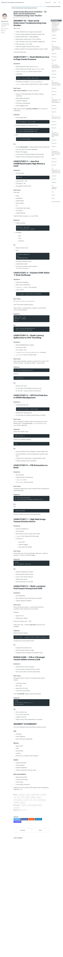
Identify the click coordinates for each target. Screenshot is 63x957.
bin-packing (21, 794)
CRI (18, 797)
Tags (54, 2)
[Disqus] (31, 854)
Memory (53, 195)
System (53, 198)
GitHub (4, 30)
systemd (23, 802)
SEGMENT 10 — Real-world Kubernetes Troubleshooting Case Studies (56, 24)
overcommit (25, 800)
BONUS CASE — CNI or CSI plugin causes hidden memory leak (56, 171)
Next (40, 830)
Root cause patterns (56, 201)
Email (3, 32)
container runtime (35, 794)
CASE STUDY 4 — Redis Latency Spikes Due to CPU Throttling (56, 83)
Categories (48, 2)
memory (39, 797)
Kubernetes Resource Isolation (35, 805)
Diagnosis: (54, 41)
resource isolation (42, 800)
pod (31, 800)
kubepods (33, 797)
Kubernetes (16, 807)
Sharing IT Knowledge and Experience (12, 2)
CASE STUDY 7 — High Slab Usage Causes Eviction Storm (55, 135)
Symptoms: (54, 35)
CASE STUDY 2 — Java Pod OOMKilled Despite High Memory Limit (56, 48)
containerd (43, 794)
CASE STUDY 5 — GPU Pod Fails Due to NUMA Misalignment (56, 101)
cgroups (27, 794)
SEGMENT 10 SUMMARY (54, 188)
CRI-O (22, 797)
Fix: (52, 44)
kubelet (27, 797)
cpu (15, 797)
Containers (24, 805)
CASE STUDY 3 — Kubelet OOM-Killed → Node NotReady (56, 66)
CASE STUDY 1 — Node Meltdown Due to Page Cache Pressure (56, 30)
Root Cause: (54, 38)
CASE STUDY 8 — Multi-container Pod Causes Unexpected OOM (56, 153)
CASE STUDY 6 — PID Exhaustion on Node (56, 118)
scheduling (16, 802)
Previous (22, 830)
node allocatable (17, 800)
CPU (52, 191)
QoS (35, 800)
